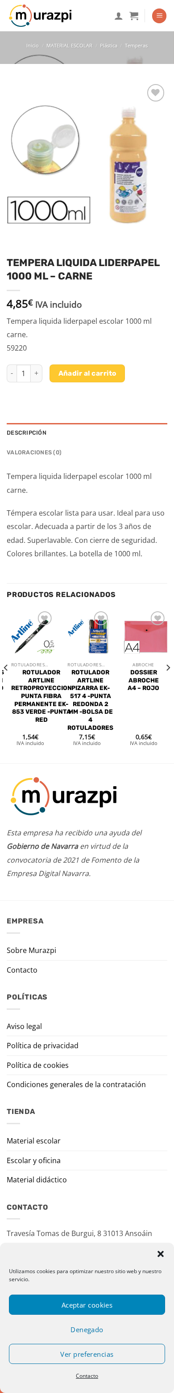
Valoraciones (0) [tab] (34, 452)
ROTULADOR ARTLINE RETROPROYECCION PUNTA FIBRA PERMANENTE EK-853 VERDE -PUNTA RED (41, 696)
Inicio (32, 45)
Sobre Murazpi (31, 950)
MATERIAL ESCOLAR (69, 45)
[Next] (167, 685)
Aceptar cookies (87, 1304)
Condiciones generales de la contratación (76, 1084)
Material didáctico (37, 1180)
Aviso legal (24, 1026)
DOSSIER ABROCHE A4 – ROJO (143, 680)
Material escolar (34, 1141)
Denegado (87, 1329)
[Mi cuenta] (118, 15)
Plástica (108, 45)
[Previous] (6, 685)
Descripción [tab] (26, 432)
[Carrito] (133, 15)
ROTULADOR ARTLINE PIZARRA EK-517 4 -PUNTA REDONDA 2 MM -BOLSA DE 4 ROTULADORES (90, 700)
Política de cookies (38, 1065)
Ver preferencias (86, 1354)
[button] (160, 1253)
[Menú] (159, 15)
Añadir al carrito (87, 373)
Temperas (136, 45)
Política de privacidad (43, 1045)
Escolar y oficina (34, 1160)
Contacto (87, 1376)
